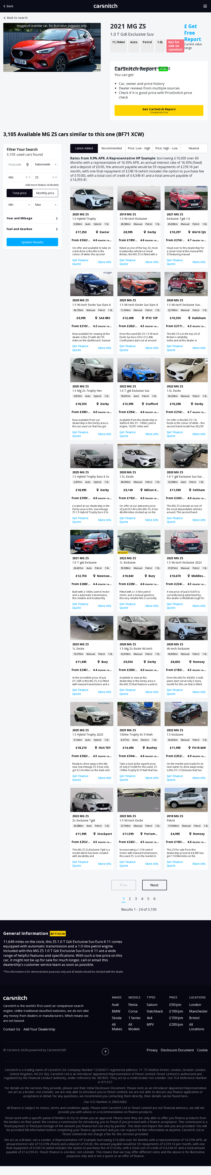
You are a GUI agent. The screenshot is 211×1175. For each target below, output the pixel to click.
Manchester (198, 1011)
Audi (115, 1004)
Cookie (202, 1050)
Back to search (17, 18)
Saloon (152, 1004)
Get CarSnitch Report (159, 110)
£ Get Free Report (192, 32)
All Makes (117, 1026)
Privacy (152, 1050)
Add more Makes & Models (42, 185)
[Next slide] (93, 47)
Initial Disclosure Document (106, 1088)
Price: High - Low (166, 148)
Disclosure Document (177, 1050)
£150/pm (176, 1018)
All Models (134, 1026)
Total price (19, 193)
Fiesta (132, 1004)
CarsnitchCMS (56, 1050)
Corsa (132, 1011)
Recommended (111, 148)
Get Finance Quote (80, 262)
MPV (150, 1024)
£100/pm (176, 1011)
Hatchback (155, 1011)
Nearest (194, 148)
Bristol (194, 1018)
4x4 (149, 1018)
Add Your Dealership (39, 1029)
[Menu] (206, 6)
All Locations (196, 1026)
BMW (116, 1011)
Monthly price (45, 193)
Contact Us (11, 1029)
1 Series (134, 1018)
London (195, 1004)
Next (154, 885)
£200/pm (176, 1024)
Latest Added (84, 148)
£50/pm (175, 1004)
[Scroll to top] (105, 1051)
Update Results (32, 242)
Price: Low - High (139, 148)
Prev (123, 885)
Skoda (116, 1018)
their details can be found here (166, 1096)
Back (10, 6)
